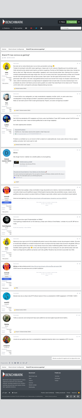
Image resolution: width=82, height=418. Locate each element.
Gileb (5, 57)
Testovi (31, 380)
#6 (79, 217)
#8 (79, 263)
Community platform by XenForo (15, 396)
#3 (79, 115)
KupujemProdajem (20, 129)
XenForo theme (48, 396)
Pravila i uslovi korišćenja (47, 392)
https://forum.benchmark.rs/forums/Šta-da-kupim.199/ (46, 266)
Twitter (56, 380)
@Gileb (15, 152)
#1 (79, 63)
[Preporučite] (77, 63)
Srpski (15, 392)
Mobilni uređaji (32, 385)
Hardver (31, 382)
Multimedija (32, 387)
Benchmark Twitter (36, 28)
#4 (79, 150)
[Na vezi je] (6, 70)
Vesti (30, 378)
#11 (79, 336)
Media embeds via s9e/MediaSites (35, 396)
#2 (79, 93)
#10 (79, 315)
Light (5, 392)
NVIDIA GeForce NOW (26, 162)
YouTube (57, 376)
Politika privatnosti (60, 392)
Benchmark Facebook (41, 28)
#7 (79, 238)
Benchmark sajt (26, 28)
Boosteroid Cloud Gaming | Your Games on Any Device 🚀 (30, 172)
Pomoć (68, 392)
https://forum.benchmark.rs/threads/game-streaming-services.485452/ (46, 198)
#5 (79, 187)
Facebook (57, 378)
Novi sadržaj (18, 28)
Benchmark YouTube (31, 28)
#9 (79, 293)
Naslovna (7, 28)
